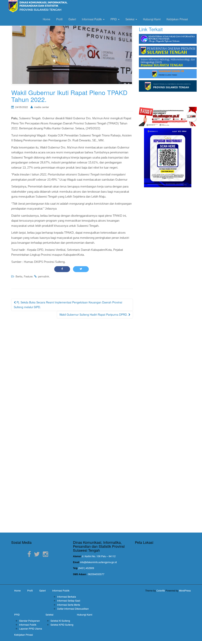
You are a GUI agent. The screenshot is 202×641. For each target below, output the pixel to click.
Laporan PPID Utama (30, 628)
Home (46, 19)
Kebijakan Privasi (177, 19)
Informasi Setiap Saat (68, 600)
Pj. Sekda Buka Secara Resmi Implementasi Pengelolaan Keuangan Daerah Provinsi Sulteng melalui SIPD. (68, 304)
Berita (19, 276)
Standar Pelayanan (29, 620)
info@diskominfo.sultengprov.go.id (98, 562)
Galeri (72, 19)
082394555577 (96, 574)
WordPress (185, 590)
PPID (114, 19)
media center (41, 107)
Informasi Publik (92, 19)
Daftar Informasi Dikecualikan (73, 608)
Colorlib (160, 590)
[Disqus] (72, 372)
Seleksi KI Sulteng (60, 620)
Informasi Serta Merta (68, 604)
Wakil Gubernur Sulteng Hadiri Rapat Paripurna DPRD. (93, 314)
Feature (28, 276)
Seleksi (130, 19)
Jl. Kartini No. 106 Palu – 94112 (99, 556)
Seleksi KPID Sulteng (61, 624)
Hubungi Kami (152, 19)
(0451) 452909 (86, 568)
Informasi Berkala (66, 596)
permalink (43, 276)
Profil (59, 19)
